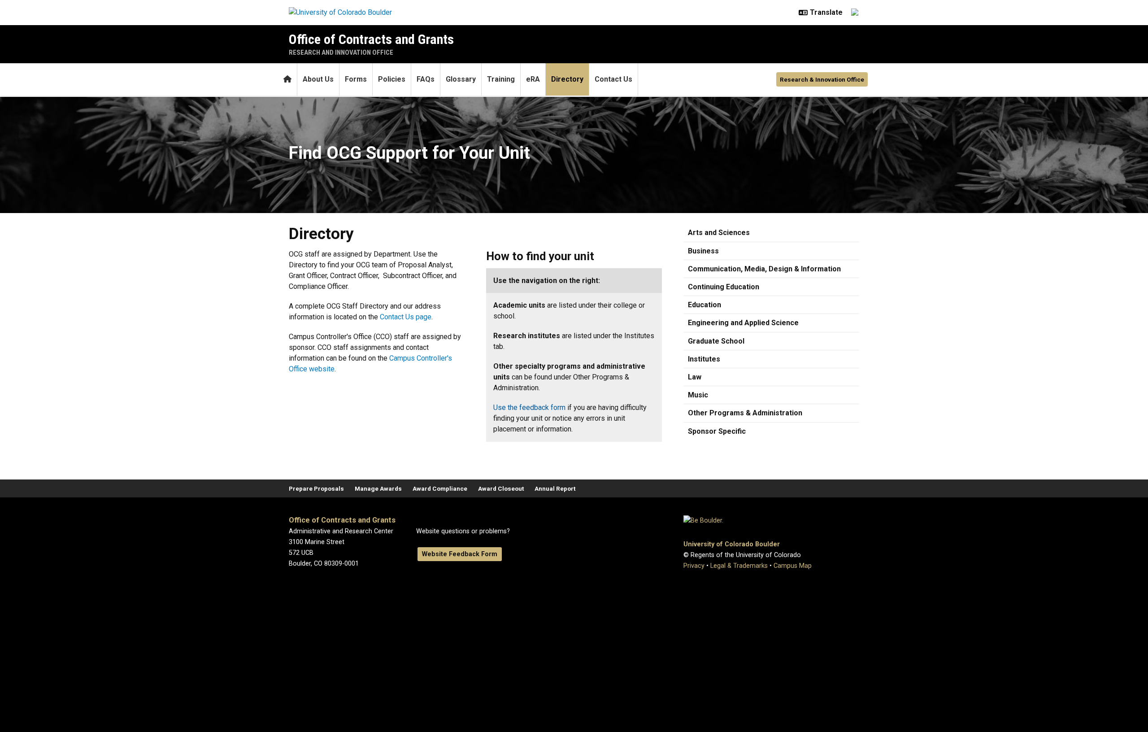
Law (694, 377)
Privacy (693, 566)
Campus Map (793, 566)
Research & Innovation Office (822, 79)
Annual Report (555, 488)
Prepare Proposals (316, 488)
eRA (533, 79)
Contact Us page (405, 317)
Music (698, 395)
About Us (318, 79)
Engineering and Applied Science (743, 322)
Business (703, 251)
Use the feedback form (529, 407)
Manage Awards (378, 488)
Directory (567, 79)
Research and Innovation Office (341, 52)
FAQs (426, 79)
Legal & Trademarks (739, 566)
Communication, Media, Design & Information (764, 269)
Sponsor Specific (717, 431)
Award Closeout (501, 488)
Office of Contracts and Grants (371, 39)
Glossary (461, 79)
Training (501, 79)
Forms (356, 79)
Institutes (704, 359)
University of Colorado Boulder (731, 544)
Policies (391, 79)
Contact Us (613, 79)
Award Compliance (440, 488)
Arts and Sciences (719, 232)
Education (704, 305)
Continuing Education (723, 287)
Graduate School (716, 341)
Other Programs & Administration (745, 413)
